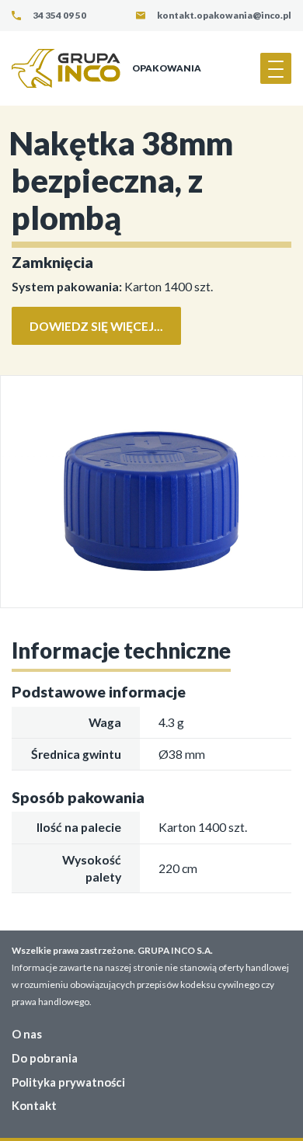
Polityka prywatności (68, 1082)
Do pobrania (45, 1058)
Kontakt (34, 1105)
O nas (27, 1034)
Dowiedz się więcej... (96, 325)
